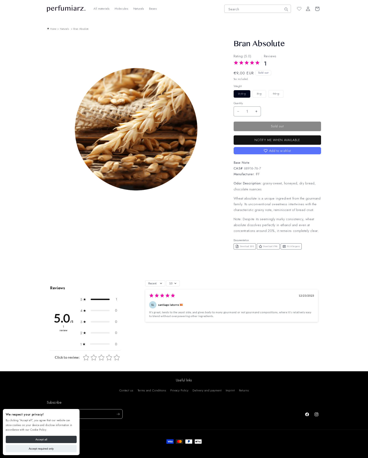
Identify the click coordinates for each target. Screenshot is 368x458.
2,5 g (244, 95)
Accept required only (41, 448)
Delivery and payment (207, 390)
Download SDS (247, 246)
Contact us (126, 390)
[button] (277, 150)
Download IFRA (270, 246)
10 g (278, 95)
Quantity (238, 103)
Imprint (230, 390)
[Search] (286, 9)
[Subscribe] (118, 414)
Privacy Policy (179, 390)
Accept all (41, 439)
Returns (244, 390)
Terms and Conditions (152, 390)
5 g (261, 95)
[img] (247, 63)
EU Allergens (293, 246)
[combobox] (257, 9)
